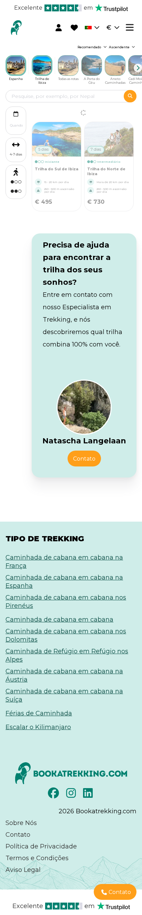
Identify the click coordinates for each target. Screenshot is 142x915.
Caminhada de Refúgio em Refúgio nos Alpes (67, 655)
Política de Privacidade (41, 846)
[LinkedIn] (88, 795)
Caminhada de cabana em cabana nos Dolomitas (66, 635)
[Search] (130, 96)
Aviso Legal (23, 870)
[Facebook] (54, 795)
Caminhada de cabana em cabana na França (64, 562)
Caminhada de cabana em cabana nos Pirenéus (66, 602)
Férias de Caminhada (39, 713)
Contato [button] (84, 458)
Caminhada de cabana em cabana (59, 619)
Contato (18, 834)
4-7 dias (16, 154)
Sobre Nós (21, 823)
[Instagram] (72, 795)
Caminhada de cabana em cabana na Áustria (64, 675)
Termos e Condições (37, 858)
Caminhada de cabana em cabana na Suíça (64, 695)
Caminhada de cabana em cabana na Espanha (64, 582)
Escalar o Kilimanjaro (38, 727)
